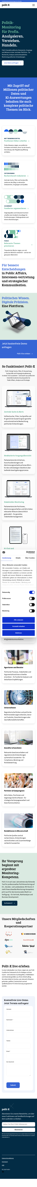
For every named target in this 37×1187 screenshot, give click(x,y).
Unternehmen (10, 1030)
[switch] (32, 598)
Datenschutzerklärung (8, 1158)
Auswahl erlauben (18, 626)
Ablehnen (18, 633)
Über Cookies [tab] (30, 558)
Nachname (9, 1020)
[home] (6, 5)
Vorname (8, 1009)
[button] (33, 5)
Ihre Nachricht (10, 1062)
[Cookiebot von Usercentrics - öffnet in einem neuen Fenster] (26, 552)
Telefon (8, 1041)
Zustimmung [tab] (6, 558)
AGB (3, 1165)
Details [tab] (18, 558)
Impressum (5, 1162)
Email (8, 1051)
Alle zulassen (18, 620)
